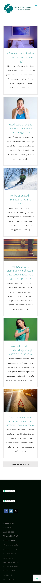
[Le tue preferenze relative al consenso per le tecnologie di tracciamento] (37, 579)
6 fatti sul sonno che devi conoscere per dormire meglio (20, 57)
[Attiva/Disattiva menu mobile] (36, 5)
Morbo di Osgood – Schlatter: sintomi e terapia (20, 199)
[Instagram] (11, 511)
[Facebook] (6, 511)
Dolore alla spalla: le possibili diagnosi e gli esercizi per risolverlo (21, 350)
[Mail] (16, 511)
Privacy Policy (10, 491)
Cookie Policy (10, 501)
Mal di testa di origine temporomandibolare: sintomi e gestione (20, 128)
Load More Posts (20, 464)
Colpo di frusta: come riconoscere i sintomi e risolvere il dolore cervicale (20, 421)
